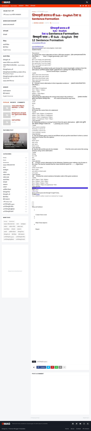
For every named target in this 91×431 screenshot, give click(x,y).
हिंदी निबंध (5, 47)
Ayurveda (14, 6)
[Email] (60, 367)
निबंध (27, 6)
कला (15, 167)
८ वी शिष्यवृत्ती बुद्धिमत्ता (15, 209)
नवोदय (15, 172)
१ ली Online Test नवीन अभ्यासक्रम (12, 14)
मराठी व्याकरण (7, 91)
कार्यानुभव (15, 170)
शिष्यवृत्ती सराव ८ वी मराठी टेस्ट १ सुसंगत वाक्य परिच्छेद (19, 113)
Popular (6, 102)
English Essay (7, 50)
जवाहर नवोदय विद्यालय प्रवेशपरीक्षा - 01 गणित (18, 106)
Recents (13, 102)
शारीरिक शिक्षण (15, 189)
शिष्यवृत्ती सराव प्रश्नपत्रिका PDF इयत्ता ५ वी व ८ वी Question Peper (14, 73)
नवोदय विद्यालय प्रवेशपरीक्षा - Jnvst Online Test (14, 66)
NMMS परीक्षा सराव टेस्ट (15, 165)
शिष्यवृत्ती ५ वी (6, 60)
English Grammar (8, 96)
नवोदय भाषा (15, 177)
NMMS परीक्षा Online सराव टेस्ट (11, 62)
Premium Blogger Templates (17, 429)
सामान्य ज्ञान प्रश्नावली (8, 24)
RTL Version (86, 429)
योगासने (32, 6)
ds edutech (5, 6)
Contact (78, 429)
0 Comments (55, 23)
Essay (15, 157)
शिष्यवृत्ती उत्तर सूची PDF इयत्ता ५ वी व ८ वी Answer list (13, 77)
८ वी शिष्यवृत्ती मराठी (15, 211)
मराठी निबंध (6, 44)
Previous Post (35, 418)
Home (34, 12)
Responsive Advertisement (15, 271)
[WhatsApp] (56, 367)
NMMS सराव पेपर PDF (8, 81)
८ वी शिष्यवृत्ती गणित (15, 206)
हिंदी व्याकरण (6, 93)
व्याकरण (21, 6)
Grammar (15, 162)
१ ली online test (15, 202)
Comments (21, 102)
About (72, 429)
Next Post (85, 418)
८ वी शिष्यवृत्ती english (42, 12)
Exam (15, 160)
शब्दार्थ (15, 187)
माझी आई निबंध (16, 120)
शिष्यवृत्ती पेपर (15, 192)
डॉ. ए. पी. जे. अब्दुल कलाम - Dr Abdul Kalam (14, 143)
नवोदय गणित (15, 175)
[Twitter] (48, 367)
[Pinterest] (52, 367)
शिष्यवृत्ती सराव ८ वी (8, 69)
